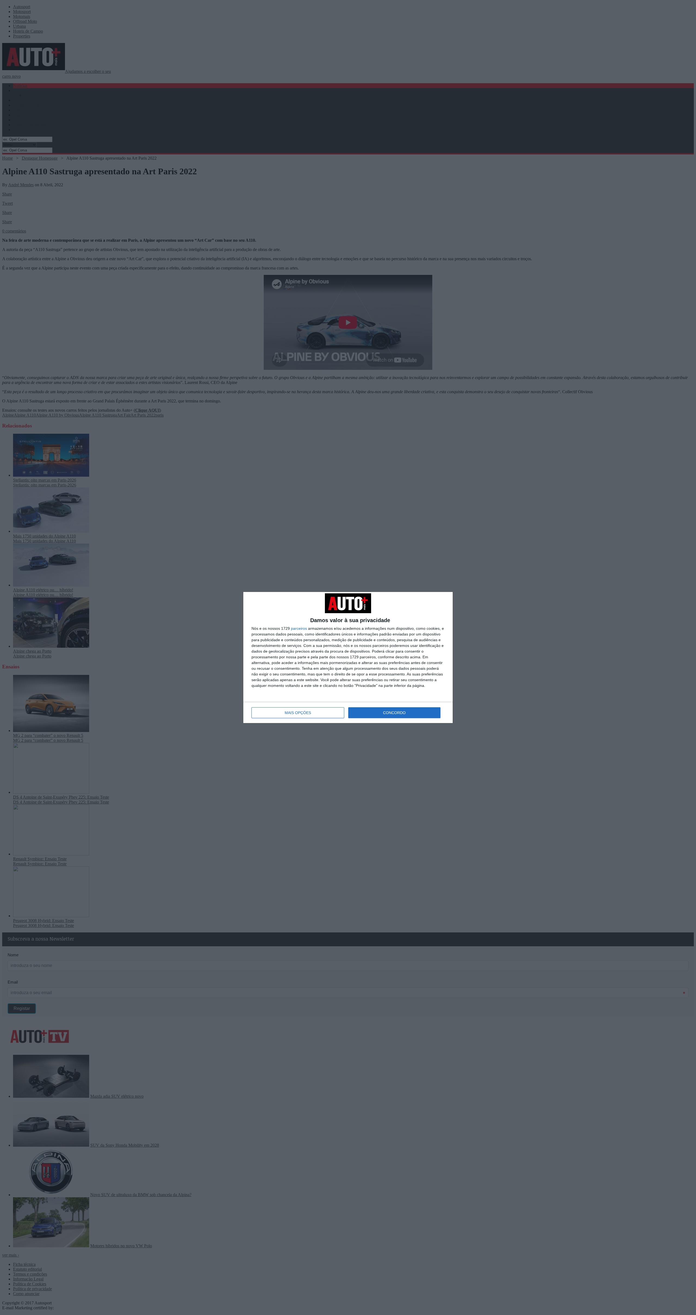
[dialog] (348, 657)
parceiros (299, 628)
